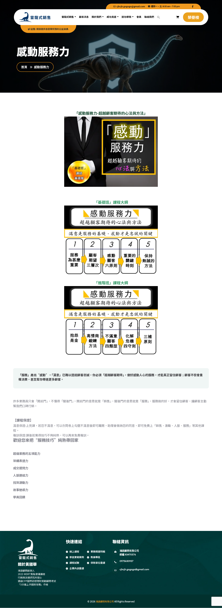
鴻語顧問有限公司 (105, 601)
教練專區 (95, 557)
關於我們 (96, 17)
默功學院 (126, 17)
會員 (139, 17)
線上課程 (74, 551)
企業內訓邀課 (76, 568)
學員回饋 (19, 497)
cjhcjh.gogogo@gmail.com (130, 6)
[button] (158, 17)
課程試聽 (74, 562)
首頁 (25, 66)
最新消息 (84, 17)
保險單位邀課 (98, 562)
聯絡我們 (149, 17)
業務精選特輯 (98, 551)
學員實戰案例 (76, 557)
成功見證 (111, 17)
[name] (192, 6)
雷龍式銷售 (68, 17)
